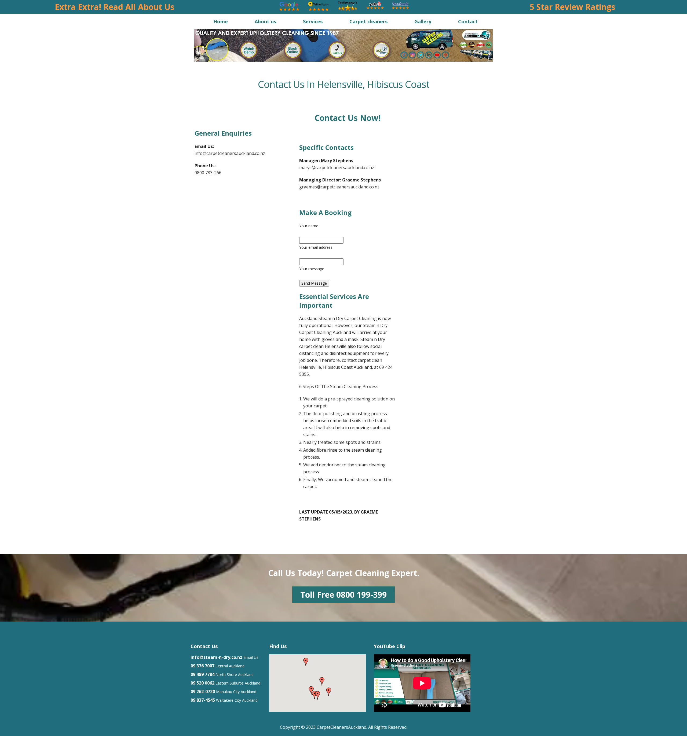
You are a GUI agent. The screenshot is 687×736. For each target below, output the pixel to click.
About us (265, 21)
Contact (468, 21)
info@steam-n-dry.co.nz (216, 657)
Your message (311, 268)
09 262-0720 (203, 691)
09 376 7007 (202, 666)
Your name (308, 225)
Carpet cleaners (368, 21)
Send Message (314, 283)
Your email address (315, 247)
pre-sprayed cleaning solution (358, 399)
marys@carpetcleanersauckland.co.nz (336, 167)
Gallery (422, 21)
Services (313, 21)
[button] (328, 691)
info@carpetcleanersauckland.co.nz (230, 153)
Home (220, 21)
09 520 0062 (202, 683)
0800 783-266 (208, 173)
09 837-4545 (203, 700)
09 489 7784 (202, 674)
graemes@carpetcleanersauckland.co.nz (339, 187)
